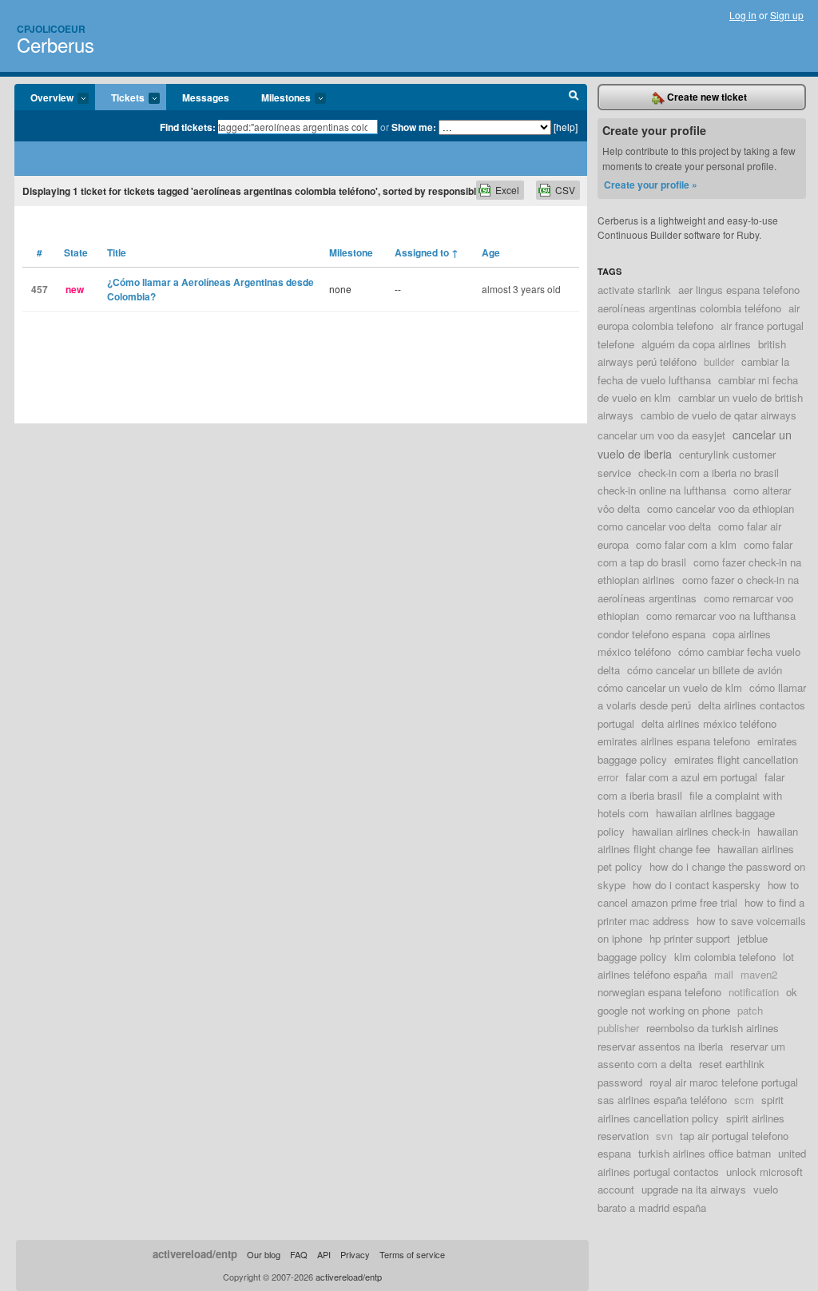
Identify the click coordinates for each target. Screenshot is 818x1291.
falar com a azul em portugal (691, 777)
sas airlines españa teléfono (662, 1099)
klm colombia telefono (725, 956)
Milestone (351, 252)
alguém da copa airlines (696, 344)
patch (750, 1010)
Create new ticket (706, 96)
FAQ (299, 1254)
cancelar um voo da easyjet (661, 435)
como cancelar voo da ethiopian (720, 508)
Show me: (413, 127)
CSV (565, 190)
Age (491, 252)
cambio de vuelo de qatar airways (718, 415)
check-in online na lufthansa (662, 490)
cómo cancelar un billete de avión (704, 669)
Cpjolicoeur (51, 29)
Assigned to (427, 252)
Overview (43, 98)
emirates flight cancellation (736, 759)
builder (719, 361)
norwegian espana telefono (659, 991)
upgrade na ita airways (693, 1189)
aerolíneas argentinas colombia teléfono (689, 308)
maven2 (759, 974)
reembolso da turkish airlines (712, 1027)
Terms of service (412, 1254)
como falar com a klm (686, 544)
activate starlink (634, 289)
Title (116, 252)
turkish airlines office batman (704, 1153)
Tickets (120, 98)
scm (744, 1099)
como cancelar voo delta (654, 526)
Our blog (263, 1254)
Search (574, 97)
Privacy (355, 1254)
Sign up (787, 15)
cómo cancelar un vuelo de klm (670, 687)
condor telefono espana (651, 634)
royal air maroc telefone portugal (723, 1082)
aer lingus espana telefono (739, 289)
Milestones (278, 98)
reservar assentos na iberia (660, 1046)
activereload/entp (195, 1253)
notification (754, 991)
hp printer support (689, 938)
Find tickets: (188, 127)
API (324, 1254)
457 (39, 289)
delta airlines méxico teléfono (708, 723)
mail (723, 974)
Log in (742, 15)
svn (664, 1135)
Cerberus (55, 44)
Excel (507, 190)
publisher (618, 1027)
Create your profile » (650, 184)
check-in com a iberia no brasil (708, 472)
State (76, 252)
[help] (566, 126)
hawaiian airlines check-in (691, 831)
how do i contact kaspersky (696, 884)
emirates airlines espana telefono (674, 741)
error (608, 777)
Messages (205, 97)
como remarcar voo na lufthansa (721, 615)
